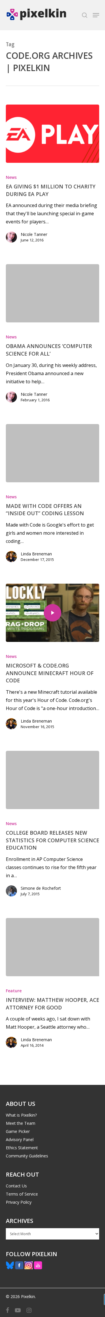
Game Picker (18, 1131)
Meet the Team (20, 1123)
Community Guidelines (27, 1156)
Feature (14, 990)
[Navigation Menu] (96, 15)
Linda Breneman (36, 554)
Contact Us (16, 1186)
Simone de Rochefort (41, 888)
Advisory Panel (20, 1139)
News (11, 177)
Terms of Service (22, 1194)
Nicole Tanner (34, 234)
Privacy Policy (19, 1202)
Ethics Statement (22, 1147)
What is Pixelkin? (21, 1115)
